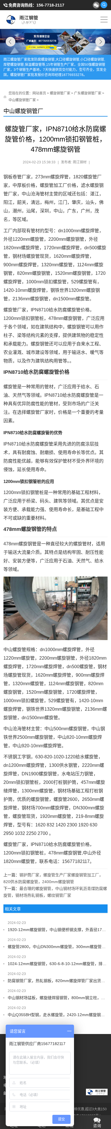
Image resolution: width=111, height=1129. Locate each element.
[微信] (96, 5)
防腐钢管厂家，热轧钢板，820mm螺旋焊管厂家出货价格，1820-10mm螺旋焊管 (58, 980)
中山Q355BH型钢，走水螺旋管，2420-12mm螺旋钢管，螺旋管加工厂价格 (58, 1014)
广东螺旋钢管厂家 (87, 93)
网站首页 (39, 93)
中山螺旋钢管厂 (23, 111)
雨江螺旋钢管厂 (22, 19)
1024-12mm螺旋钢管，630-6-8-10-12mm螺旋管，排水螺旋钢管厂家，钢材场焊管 (58, 963)
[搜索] (104, 5)
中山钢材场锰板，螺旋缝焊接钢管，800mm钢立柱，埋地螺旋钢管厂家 (58, 997)
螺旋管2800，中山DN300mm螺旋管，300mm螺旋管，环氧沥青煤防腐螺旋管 (58, 946)
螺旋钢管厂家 (60, 93)
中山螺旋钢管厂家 (22, 100)
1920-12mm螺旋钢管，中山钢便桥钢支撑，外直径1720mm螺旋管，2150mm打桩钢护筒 (58, 929)
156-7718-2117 (50, 5)
